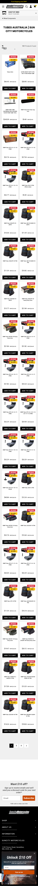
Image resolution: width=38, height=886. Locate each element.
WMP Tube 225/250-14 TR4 (28, 525)
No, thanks (19, 880)
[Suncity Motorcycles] (15, 7)
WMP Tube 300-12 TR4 (28, 487)
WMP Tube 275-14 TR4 (10, 601)
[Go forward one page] (26, 746)
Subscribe (29, 798)
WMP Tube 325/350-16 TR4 (10, 714)
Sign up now (19, 872)
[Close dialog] (34, 853)
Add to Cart (10, 88)
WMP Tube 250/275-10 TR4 (10, 261)
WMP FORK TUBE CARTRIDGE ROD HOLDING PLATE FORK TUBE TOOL (10, 111)
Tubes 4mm (10, 72)
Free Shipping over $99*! (19, 1)
